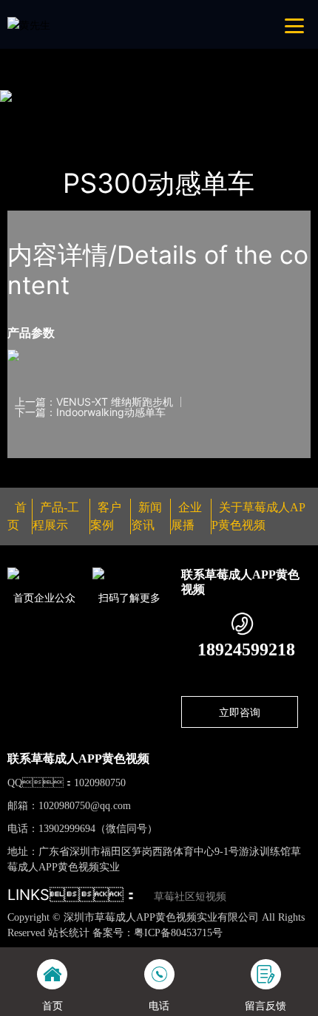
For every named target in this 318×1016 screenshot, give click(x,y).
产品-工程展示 (94, 115)
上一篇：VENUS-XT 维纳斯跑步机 (94, 402)
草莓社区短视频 (190, 896)
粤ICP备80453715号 (178, 932)
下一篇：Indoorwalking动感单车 (90, 412)
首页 (32, 115)
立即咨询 (239, 712)
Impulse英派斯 (179, 115)
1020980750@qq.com (84, 805)
